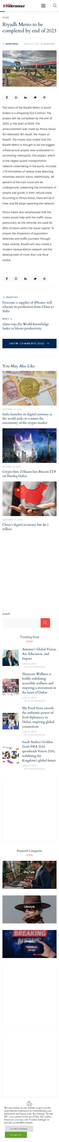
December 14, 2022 (12, 409)
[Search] (45, 623)
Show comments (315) (27, 343)
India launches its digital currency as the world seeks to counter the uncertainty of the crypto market (27, 418)
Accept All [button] (15, 1135)
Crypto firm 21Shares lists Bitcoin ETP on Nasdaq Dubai (29, 474)
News (5, 17)
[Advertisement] (29, 568)
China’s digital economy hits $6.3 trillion (25, 527)
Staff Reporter (36, 667)
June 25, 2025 (29, 664)
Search (6, 614)
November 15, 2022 (12, 520)
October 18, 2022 (11, 466)
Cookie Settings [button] (19, 1129)
